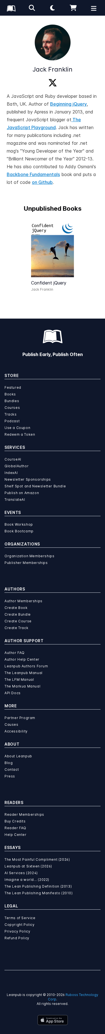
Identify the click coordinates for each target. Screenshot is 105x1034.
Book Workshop (18, 524)
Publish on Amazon (21, 493)
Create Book (16, 608)
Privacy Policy (17, 931)
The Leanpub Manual (23, 673)
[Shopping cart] (73, 8)
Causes (11, 724)
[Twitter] (52, 83)
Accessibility (16, 731)
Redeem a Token (19, 434)
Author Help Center (21, 659)
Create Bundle (17, 614)
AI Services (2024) (21, 873)
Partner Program (19, 718)
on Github (42, 182)
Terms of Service (20, 918)
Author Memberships (23, 601)
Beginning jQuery (68, 104)
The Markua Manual (22, 686)
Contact (11, 769)
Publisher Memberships (26, 563)
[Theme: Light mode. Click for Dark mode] (52, 8)
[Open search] (32, 8)
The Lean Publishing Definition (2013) (38, 886)
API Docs (12, 693)
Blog (8, 763)
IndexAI (11, 473)
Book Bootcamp (19, 531)
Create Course (18, 621)
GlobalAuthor (16, 466)
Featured (12, 387)
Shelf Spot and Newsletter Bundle (35, 486)
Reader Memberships (24, 814)
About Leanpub (18, 756)
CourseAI (12, 459)
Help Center (15, 835)
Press (9, 776)
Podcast (12, 421)
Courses (12, 407)
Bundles (11, 401)
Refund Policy (16, 938)
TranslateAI (14, 499)
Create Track (16, 628)
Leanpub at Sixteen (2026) (28, 866)
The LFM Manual (19, 679)
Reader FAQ (15, 828)
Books (10, 394)
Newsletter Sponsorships (27, 479)
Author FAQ (14, 653)
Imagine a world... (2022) (26, 880)
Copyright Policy (19, 924)
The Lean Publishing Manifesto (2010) (38, 893)
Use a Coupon (17, 428)
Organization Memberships (29, 556)
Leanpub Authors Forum (26, 666)
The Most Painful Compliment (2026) (37, 859)
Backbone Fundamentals (33, 174)
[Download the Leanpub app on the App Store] (53, 1020)
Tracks (10, 414)
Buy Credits (15, 821)
